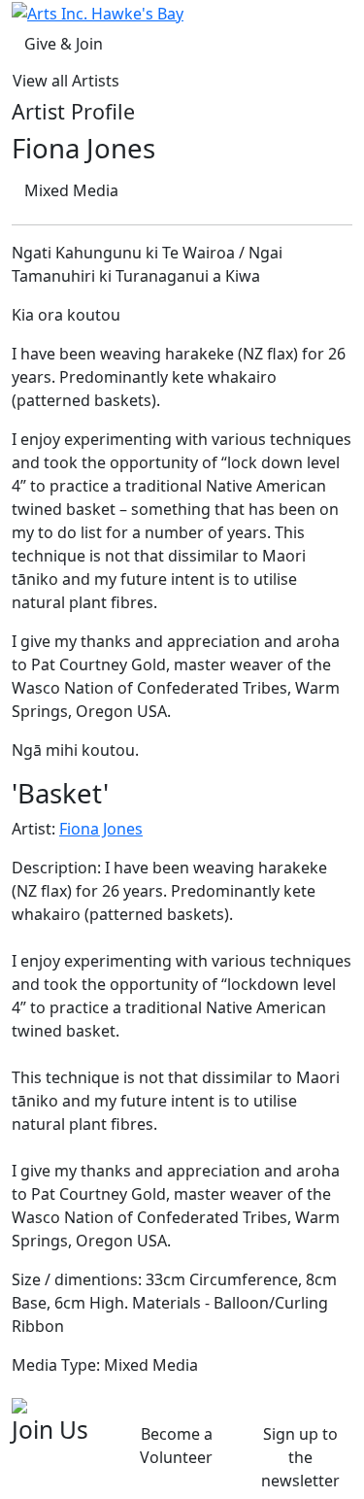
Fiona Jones (101, 828)
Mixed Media (71, 190)
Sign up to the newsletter (300, 1457)
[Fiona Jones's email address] (19, 1403)
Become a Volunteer (176, 1445)
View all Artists (66, 80)
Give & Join (63, 43)
